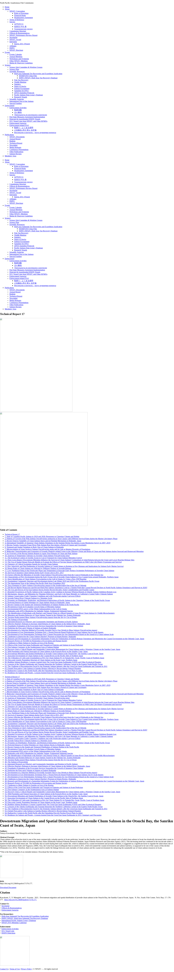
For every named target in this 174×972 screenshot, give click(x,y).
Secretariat (13, 37)
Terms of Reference (16, 20)
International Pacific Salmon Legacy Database (19, 920)
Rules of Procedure (21, 13)
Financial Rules (20, 15)
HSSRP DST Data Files (28, 76)
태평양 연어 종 (20, 27)
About (7, 9)
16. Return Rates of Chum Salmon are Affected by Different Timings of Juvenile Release (38, 568)
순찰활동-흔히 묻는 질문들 (25, 130)
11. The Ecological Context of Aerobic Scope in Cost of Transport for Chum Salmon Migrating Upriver (43, 558)
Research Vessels (20, 97)
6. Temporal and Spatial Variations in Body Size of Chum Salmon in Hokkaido (34, 547)
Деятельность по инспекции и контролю (30, 115)
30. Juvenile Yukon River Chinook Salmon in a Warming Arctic (28, 598)
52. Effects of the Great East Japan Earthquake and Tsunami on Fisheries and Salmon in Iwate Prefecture (44, 645)
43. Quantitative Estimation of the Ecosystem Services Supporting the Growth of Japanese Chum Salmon (44, 626)
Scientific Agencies (16, 99)
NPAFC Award (15, 40)
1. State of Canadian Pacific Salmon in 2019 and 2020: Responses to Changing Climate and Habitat (42, 536)
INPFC (12, 48)
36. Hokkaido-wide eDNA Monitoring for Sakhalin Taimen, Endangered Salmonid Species (39, 611)
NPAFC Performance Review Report (23, 35)
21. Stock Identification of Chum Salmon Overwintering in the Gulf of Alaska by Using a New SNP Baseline (45, 579)
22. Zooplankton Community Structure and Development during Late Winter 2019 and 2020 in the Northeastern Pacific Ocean (52, 581)
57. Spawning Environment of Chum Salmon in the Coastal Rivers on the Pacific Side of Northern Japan (44, 656)
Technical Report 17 (12, 534)
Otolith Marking (20, 82)
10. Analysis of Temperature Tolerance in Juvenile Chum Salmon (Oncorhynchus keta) (37, 556)
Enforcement (9, 106)
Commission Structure (17, 31)
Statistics (17, 84)
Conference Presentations (18, 150)
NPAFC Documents (17, 137)
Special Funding (15, 103)
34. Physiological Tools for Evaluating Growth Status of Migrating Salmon (33, 607)
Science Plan (14, 69)
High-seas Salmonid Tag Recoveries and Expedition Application (38, 74)
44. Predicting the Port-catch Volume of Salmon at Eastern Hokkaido (30, 628)
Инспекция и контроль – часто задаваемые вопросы (35, 133)
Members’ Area (10, 156)
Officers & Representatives (19, 33)
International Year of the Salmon (21, 101)
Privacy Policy (26, 969)
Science (8, 65)
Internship (13, 42)
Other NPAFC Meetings (18, 61)
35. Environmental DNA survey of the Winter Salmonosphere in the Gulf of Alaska (36, 609)
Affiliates (12, 46)
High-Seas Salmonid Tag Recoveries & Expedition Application (25, 916)
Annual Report (15, 139)
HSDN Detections (8, 933)
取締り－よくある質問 (23, 128)
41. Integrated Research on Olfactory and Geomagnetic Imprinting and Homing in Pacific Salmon (41, 622)
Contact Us (4, 969)
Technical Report (15, 143)
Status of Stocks (20, 86)
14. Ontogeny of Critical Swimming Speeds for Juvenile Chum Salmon (31, 564)
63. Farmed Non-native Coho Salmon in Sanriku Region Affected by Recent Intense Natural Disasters (43, 668)
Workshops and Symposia (19, 59)
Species (12, 22)
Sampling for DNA (21, 91)
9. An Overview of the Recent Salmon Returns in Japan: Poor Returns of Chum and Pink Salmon (41, 554)
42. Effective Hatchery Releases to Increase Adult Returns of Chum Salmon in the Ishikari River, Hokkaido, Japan (47, 624)
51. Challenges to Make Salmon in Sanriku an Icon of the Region (29, 643)
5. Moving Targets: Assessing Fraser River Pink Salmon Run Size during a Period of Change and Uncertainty (46, 545)
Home (7, 7)
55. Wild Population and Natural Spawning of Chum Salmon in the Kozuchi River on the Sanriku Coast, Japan (46, 651)
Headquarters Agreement (23, 18)
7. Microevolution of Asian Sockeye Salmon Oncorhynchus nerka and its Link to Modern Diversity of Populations (47, 549)
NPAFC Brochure (16, 50)
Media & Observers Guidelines (21, 63)
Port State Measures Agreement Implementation (27, 117)
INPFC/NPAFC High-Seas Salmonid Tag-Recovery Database (25, 918)
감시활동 (18, 112)
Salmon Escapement (21, 89)
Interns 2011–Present (22, 44)
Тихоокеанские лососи (23, 29)
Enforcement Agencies (17, 123)
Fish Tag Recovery (21, 80)
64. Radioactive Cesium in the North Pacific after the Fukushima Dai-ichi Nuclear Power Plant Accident (44, 671)
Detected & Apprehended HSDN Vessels (24, 119)
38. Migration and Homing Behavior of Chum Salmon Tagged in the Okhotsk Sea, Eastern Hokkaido (42, 615)
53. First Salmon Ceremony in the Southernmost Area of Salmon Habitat (32, 647)
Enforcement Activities (18, 108)
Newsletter (13, 145)
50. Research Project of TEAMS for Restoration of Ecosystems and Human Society (36, 641)
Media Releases (15, 147)
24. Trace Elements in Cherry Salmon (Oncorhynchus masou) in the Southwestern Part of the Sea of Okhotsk (45, 585)
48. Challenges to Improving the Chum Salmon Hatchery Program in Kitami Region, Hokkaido (40, 637)
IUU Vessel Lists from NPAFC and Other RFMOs (28, 121)
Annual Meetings (15, 57)
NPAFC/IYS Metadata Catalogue (14, 923)
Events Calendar (15, 54)
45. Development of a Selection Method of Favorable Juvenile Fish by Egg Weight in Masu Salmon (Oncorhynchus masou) (51, 630)
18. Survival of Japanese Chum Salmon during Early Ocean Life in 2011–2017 (34, 573)
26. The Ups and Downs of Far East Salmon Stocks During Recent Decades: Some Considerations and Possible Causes (49, 590)
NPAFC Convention (17, 11)
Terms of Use (15, 969)
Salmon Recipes (15, 154)
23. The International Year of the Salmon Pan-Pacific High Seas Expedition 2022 (35, 583)
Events (7, 52)
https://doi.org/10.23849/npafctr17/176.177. (20, 900)
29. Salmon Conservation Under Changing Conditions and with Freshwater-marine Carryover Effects (42, 596)
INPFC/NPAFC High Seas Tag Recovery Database (38, 78)
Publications (9, 135)
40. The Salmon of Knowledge (16, 620)
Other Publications (16, 152)
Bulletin (12, 141)
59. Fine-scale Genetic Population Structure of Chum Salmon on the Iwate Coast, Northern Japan (41, 660)
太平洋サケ (19, 24)
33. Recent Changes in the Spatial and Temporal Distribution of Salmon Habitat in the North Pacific (42, 605)
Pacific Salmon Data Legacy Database (28, 95)
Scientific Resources (17, 71)
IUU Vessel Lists (8, 931)
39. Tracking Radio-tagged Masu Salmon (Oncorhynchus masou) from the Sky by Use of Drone (41, 617)
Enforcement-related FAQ (19, 125)
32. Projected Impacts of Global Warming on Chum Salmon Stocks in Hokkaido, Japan (37, 602)
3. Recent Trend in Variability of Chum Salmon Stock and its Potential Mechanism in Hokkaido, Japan (43, 541)
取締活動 (18, 110)
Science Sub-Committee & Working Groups (25, 67)
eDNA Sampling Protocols (24, 93)
